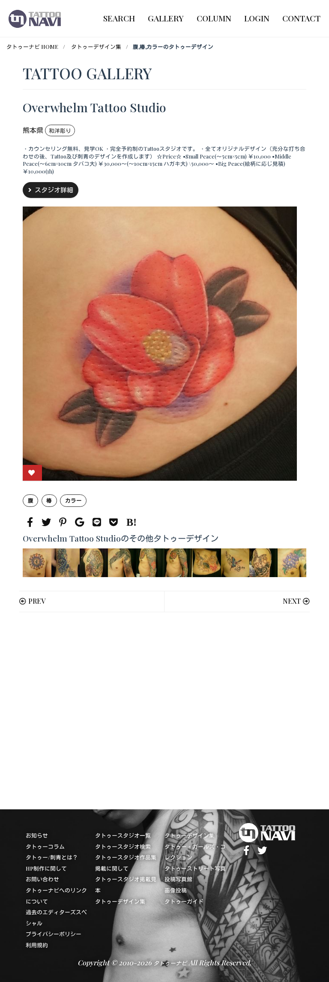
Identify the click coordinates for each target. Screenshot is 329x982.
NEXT (292, 600)
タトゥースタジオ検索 (123, 846)
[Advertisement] (164, 711)
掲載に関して (112, 868)
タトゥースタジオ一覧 (123, 835)
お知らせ (37, 835)
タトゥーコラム (45, 846)
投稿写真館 (178, 879)
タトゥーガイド (183, 901)
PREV (36, 600)
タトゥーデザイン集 (96, 46)
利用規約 (37, 945)
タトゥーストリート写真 (195, 868)
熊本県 (33, 130)
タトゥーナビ (170, 963)
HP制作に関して (46, 868)
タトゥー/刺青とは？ (52, 857)
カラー (73, 500)
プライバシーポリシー (53, 933)
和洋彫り (60, 130)
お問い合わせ (42, 879)
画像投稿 (175, 890)
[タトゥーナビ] (34, 18)
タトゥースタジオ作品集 (125, 857)
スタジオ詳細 (54, 190)
